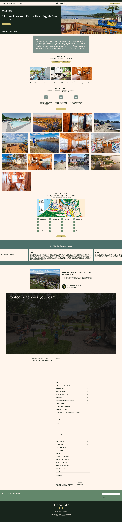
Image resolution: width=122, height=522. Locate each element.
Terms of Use (72, 517)
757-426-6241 (77, 484)
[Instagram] (62, 508)
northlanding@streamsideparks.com (63, 485)
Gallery (10, 31)
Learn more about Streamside (72, 287)
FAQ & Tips (15, 31)
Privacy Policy (67, 517)
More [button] (21, 3)
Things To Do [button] (15, 3)
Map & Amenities (5, 31)
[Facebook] (59, 508)
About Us (3, 3)
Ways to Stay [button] (9, 3)
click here (80, 482)
